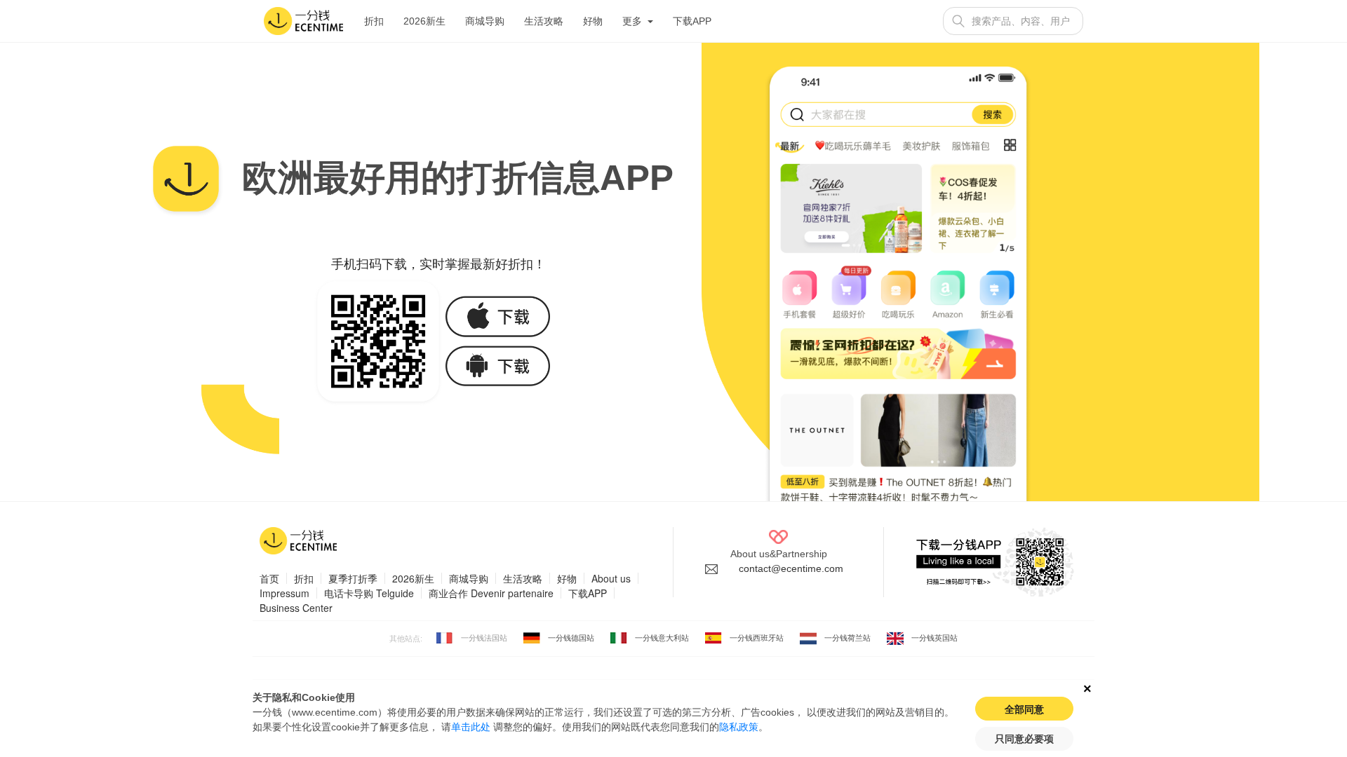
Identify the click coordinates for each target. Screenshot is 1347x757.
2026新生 (424, 21)
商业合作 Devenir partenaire (491, 593)
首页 (269, 578)
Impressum (284, 593)
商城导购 (484, 21)
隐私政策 (738, 726)
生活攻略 (543, 21)
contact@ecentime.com (791, 568)
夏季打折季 (352, 578)
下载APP (692, 21)
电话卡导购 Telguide (369, 593)
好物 (593, 21)
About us (611, 578)
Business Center (296, 608)
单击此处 (470, 726)
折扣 (374, 21)
